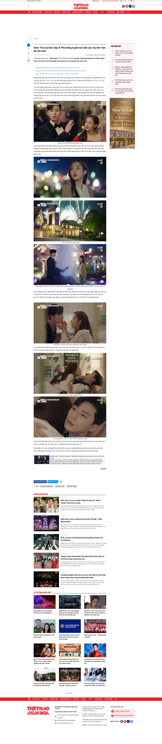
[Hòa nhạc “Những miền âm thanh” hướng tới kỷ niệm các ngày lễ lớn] (95, 674)
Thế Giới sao (110, 12)
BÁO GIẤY (97, 1)
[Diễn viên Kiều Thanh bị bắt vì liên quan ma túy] (45, 626)
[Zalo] (133, 6)
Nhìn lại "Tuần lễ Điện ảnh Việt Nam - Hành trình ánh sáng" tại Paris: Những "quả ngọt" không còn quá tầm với (124, 71)
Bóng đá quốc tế (78, 12)
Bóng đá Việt (66, 12)
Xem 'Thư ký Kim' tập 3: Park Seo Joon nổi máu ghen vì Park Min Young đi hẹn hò (57, 74)
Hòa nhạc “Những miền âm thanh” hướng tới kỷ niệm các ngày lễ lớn (94, 684)
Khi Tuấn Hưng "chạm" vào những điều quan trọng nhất (124, 82)
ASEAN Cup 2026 (37, 12)
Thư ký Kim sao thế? (46, 486)
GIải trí (102, 12)
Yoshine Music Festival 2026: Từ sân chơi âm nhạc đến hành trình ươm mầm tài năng (69, 661)
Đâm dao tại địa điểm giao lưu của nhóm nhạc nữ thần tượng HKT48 (124, 91)
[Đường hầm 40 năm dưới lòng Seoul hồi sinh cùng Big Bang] (45, 602)
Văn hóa (88, 12)
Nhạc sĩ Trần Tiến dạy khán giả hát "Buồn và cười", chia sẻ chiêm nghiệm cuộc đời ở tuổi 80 (44, 661)
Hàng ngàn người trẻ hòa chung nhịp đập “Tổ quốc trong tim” (68, 684)
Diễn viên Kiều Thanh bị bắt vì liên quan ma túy (44, 636)
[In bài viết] (28, 53)
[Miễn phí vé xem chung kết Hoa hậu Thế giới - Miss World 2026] (46, 523)
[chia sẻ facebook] (28, 49)
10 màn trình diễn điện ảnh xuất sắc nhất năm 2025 (124, 61)
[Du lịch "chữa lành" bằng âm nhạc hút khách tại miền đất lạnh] (45, 674)
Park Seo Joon (48, 80)
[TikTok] (134, 1)
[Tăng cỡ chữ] (28, 57)
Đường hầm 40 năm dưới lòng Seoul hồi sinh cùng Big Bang (43, 612)
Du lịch (95, 12)
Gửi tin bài (124, 1)
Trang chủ (30, 38)
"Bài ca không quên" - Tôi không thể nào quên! (95, 636)
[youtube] (126, 6)
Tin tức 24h (48, 12)
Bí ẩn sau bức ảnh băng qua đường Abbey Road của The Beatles (82, 539)
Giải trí (36, 38)
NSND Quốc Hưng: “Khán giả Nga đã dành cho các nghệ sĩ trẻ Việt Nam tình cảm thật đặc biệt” (69, 613)
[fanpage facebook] (123, 6)
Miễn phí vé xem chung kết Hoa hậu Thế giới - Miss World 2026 (81, 520)
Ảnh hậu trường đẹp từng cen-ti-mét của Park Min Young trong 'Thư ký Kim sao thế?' (58, 67)
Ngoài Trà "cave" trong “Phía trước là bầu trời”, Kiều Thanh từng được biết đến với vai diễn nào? (94, 613)
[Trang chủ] (29, 12)
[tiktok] (130, 6)
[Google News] (95, 55)
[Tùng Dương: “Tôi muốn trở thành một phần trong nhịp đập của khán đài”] (95, 650)
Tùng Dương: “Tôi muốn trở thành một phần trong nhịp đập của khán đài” (94, 661)
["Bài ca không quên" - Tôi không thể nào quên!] (95, 626)
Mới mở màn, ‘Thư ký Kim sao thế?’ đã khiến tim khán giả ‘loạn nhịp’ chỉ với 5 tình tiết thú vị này (61, 71)
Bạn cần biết (121, 12)
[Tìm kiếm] (28, 6)
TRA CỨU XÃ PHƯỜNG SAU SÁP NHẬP (110, 1)
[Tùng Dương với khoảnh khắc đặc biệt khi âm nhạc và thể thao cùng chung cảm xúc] (46, 561)
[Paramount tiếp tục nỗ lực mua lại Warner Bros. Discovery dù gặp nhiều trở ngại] (70, 626)
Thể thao (57, 12)
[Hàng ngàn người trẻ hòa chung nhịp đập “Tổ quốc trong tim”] (70, 674)
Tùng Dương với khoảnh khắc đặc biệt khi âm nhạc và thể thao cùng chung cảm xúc (82, 557)
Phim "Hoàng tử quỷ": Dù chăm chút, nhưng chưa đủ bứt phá (124, 53)
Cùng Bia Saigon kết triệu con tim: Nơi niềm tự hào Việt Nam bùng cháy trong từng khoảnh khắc (83, 576)
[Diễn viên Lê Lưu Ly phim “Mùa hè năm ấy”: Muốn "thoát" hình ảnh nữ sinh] (46, 505)
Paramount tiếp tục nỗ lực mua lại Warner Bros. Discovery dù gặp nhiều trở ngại (69, 637)
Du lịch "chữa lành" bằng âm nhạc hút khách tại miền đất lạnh (44, 684)
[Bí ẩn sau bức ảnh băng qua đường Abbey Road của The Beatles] (46, 542)
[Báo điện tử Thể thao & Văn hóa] (81, 6)
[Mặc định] (29, 60)
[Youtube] (131, 1)
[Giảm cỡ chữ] (28, 63)
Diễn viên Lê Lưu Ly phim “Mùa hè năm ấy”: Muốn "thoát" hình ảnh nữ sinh (81, 501)
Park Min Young (98, 80)
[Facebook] (128, 1)
